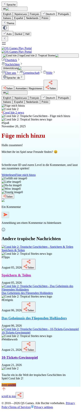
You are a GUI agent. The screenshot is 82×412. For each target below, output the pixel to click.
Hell (27, 34)
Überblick (11, 60)
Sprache (11, 4)
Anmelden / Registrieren (29, 88)
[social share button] (19, 395)
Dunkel (18, 34)
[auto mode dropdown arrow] (5, 28)
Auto (9, 34)
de (4, 8)
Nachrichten (12, 64)
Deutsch (50, 14)
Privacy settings (43, 407)
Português (63, 14)
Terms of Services (20, 407)
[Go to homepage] (41, 50)
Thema (10, 23)
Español (18, 18)
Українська (20, 14)
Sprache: (13, 77)
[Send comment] (5, 215)
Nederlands (32, 18)
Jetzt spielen (9, 384)
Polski (45, 18)
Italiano (7, 18)
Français (34, 14)
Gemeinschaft (31, 72)
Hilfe (49, 72)
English (7, 14)
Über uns (10, 72)
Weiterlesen (19, 174)
